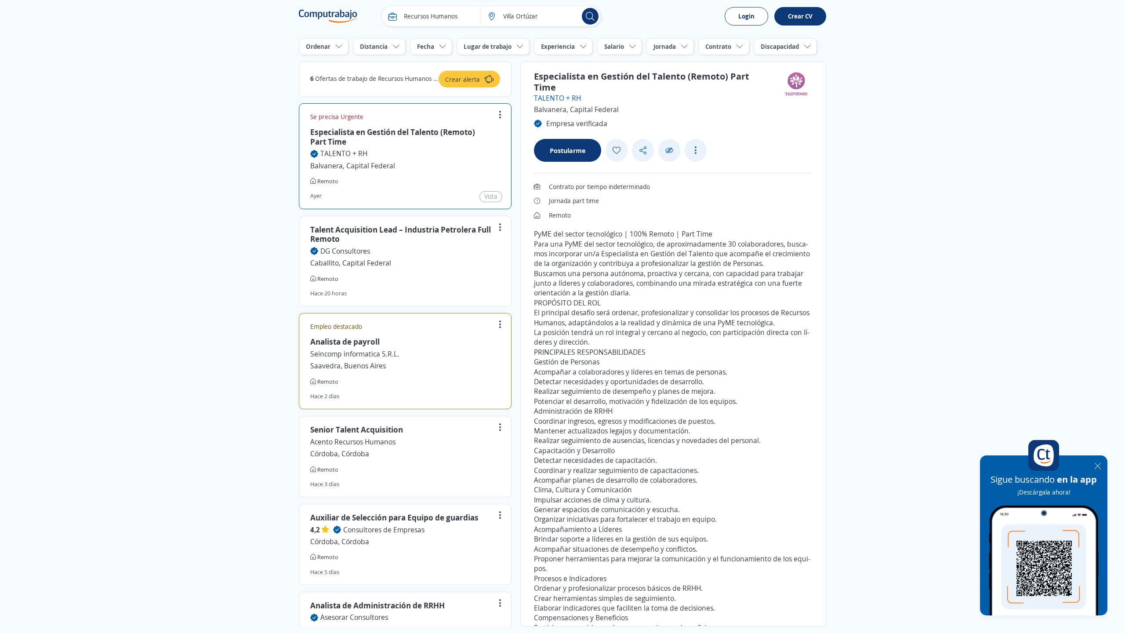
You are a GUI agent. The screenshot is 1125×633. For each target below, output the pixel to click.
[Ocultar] (669, 150)
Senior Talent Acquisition (356, 429)
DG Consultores (345, 251)
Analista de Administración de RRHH (377, 605)
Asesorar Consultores (354, 617)
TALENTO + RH (343, 153)
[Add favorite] (617, 150)
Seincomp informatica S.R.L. (354, 354)
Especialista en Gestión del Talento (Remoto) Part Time (392, 137)
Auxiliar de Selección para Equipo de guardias (394, 517)
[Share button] (643, 150)
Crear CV (800, 16)
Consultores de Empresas (384, 530)
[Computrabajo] (328, 16)
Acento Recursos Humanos (353, 442)
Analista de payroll (345, 341)
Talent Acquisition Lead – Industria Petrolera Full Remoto (400, 234)
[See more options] (695, 150)
